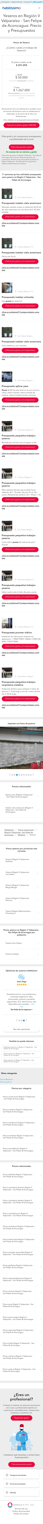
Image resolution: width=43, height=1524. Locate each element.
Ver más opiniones (21, 1029)
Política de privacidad (21, 1511)
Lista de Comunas (11, 1498)
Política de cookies (21, 1514)
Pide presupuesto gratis (21, 147)
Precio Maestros (6, 1079)
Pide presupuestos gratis (21, 1464)
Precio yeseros (6, 1082)
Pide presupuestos (21, 1520)
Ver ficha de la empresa (21, 1010)
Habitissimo (9, 830)
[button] (10, 774)
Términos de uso (21, 1509)
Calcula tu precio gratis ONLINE (21, 125)
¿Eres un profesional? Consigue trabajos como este (20, 224)
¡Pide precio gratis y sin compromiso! (20, 217)
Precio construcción (26, 830)
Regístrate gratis (21, 1418)
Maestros (21, 835)
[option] (21, 748)
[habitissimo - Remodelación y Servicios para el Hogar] (11, 8)
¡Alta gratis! (38, 2)
